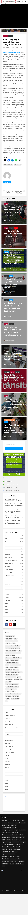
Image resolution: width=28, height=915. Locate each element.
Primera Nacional (18, 679)
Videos (16, 228)
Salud (6, 606)
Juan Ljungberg (17, 164)
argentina (8, 641)
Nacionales (8, 581)
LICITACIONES (8, 572)
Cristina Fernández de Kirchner (13, 648)
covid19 (13, 643)
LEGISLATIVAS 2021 (9, 569)
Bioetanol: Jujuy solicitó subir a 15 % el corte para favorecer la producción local (14, 505)
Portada (10, 36)
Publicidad (7, 600)
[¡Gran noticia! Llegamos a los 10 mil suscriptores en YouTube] (14, 284)
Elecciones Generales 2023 (11, 551)
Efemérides (8, 653)
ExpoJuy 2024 (8, 557)
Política (7, 594)
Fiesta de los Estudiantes (11, 560)
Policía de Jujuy (9, 679)
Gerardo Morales (14, 660)
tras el (12, 52)
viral (7, 701)
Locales (5, 36)
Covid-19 (8, 643)
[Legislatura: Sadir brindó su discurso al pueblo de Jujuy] (14, 236)
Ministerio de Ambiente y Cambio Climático (13, 672)
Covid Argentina (9, 645)
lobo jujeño (16, 669)
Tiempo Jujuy (16, 696)
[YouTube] (10, 624)
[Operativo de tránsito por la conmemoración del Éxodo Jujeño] (14, 380)
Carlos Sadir (14, 641)
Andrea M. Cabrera (10, 340)
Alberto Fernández (10, 636)
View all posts (6, 182)
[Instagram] (14, 624)
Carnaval (7, 535)
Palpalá (7, 677)
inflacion (12, 665)
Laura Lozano (9, 220)
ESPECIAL (6, 252)
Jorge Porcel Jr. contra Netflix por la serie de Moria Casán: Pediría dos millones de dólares (13, 511)
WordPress (24, 890)
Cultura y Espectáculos (9, 420)
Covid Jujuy (17, 645)
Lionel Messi (9, 669)
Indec (7, 665)
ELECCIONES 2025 (9, 548)
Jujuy (7, 667)
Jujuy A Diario (8, 244)
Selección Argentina (10, 691)
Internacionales (9, 563)
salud (7, 689)
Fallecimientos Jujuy (8, 164)
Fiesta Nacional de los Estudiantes (13, 657)
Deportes (7, 542)
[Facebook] (6, 624)
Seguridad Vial (13, 689)
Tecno (6, 609)
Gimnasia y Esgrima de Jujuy (12, 662)
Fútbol (7, 660)
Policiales (7, 591)
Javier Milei (18, 665)
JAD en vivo (7, 566)
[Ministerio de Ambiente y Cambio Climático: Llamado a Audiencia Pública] (14, 260)
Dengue (19, 650)
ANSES (15, 638)
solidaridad (8, 696)
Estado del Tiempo (10, 655)
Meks (15, 890)
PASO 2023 (8, 588)
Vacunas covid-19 (15, 698)
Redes (11, 276)
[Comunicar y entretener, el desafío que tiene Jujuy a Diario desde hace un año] (14, 356)
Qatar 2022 (8, 681)
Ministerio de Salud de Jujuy (12, 674)
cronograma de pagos (11, 650)
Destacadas (7, 372)
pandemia (13, 677)
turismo (7, 698)
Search (14, 448)
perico (18, 677)
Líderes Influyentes (9, 575)
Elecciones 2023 (17, 653)
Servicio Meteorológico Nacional (13, 693)
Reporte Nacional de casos (12, 684)
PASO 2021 (7, 585)
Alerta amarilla (9, 638)
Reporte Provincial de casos (12, 686)
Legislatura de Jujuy (14, 667)
